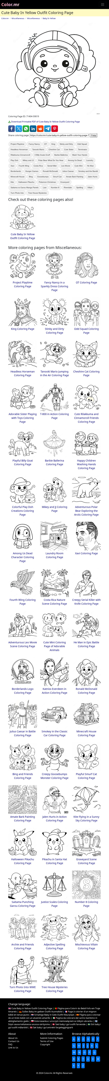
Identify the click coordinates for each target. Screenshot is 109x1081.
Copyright (45, 1044)
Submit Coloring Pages (51, 1038)
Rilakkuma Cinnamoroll (20, 155)
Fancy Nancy (34, 144)
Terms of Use (46, 1041)
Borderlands (16, 171)
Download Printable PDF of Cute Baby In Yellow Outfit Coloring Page (45, 121)
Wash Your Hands (79, 155)
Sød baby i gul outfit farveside (70, 1024)
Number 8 (55, 187)
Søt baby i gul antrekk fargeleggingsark (53, 1027)
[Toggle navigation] (102, 4)
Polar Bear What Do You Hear (50, 160)
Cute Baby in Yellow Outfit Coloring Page (31, 1008)
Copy (93, 135)
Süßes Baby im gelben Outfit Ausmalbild (42, 1011)
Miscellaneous (18, 18)
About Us (13, 1038)
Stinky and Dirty (66, 144)
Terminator (82, 149)
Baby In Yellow (49, 18)
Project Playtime (17, 144)
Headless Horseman (19, 149)
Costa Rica (38, 166)
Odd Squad (82, 144)
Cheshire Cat (54, 149)
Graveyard (64, 182)
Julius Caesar (68, 171)
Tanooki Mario (38, 149)
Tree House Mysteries (37, 193)
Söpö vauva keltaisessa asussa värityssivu (29, 1024)
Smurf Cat (57, 177)
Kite (12, 182)
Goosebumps (43, 177)
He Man (90, 166)
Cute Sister (69, 149)
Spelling (79, 187)
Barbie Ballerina (61, 155)
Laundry (89, 160)
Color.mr (10, 4)
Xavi (12, 166)
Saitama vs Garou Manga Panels (24, 187)
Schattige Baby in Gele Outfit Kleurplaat (54, 1014)
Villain (89, 187)
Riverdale (68, 187)
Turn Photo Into (17, 193)
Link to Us (13, 1047)
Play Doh (14, 160)
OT (45, 144)
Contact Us (13, 1041)
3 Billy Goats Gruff (42, 155)
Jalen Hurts (92, 177)
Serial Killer (52, 166)
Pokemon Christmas (47, 182)
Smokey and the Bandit (88, 171)
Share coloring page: (18, 135)
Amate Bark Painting (74, 177)
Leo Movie (65, 166)
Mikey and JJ (28, 160)
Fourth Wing (24, 166)
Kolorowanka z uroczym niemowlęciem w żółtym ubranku (63, 1021)
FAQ (10, 1044)
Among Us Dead (75, 160)
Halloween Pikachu (26, 182)
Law (44, 187)
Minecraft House (17, 177)
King (53, 144)
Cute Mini (79, 166)
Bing (31, 177)
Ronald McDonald (50, 171)
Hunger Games (31, 171)
